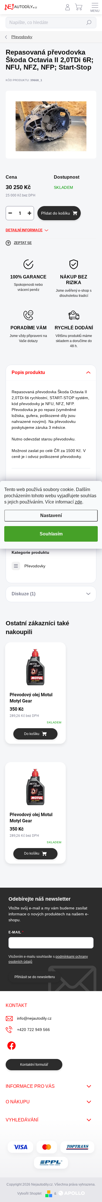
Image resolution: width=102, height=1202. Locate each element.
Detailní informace (24, 230)
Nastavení (51, 515)
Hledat (89, 23)
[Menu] (95, 7)
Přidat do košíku (55, 213)
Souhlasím (51, 533)
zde (78, 502)
